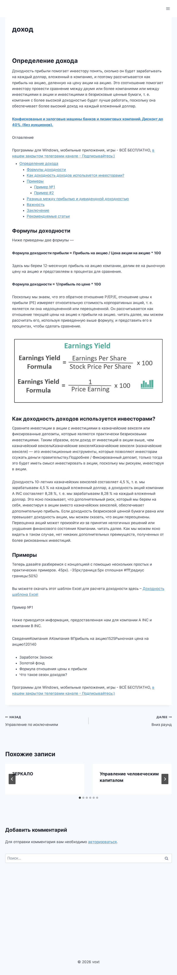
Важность (35, 204)
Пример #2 (44, 193)
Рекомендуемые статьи (48, 216)
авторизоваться (102, 842)
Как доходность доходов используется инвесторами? (75, 175)
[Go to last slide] (12, 779)
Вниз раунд (162, 721)
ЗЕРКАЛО (22, 773)
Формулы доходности (46, 169)
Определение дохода (38, 163)
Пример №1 (44, 187)
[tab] (80, 798)
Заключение (38, 210)
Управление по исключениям (31, 721)
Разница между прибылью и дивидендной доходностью (78, 199)
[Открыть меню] (168, 8)
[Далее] (164, 779)
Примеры (35, 181)
